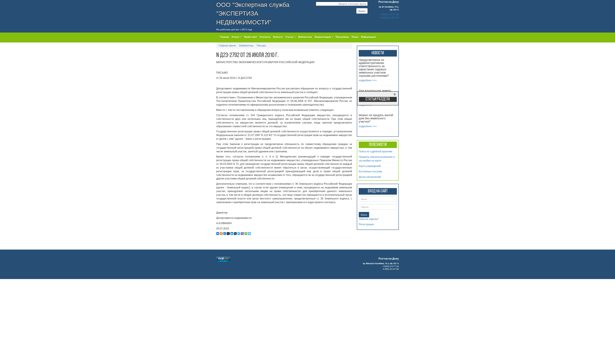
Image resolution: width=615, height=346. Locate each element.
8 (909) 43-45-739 (389, 17)
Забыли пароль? (369, 219)
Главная (224, 36)
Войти (364, 214)
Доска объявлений (370, 177)
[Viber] (242, 233)
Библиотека (305, 36)
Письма (261, 45)
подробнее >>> (368, 80)
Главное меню (227, 45)
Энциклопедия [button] (323, 36)
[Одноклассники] (221, 233)
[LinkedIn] (231, 233)
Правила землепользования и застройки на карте (377, 158)
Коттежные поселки (370, 171)
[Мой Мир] (224, 233)
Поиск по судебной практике (375, 151)
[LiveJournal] (235, 233)
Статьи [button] (289, 36)
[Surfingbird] (238, 233)
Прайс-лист (250, 36)
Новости (278, 36)
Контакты (265, 36)
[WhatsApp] (245, 233)
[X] (228, 233)
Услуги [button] (236, 36)
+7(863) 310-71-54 (389, 14)
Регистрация (366, 224)
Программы (342, 36)
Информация (368, 36)
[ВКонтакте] (217, 233)
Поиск (355, 36)
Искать (361, 10)
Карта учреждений (370, 166)
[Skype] (249, 233)
